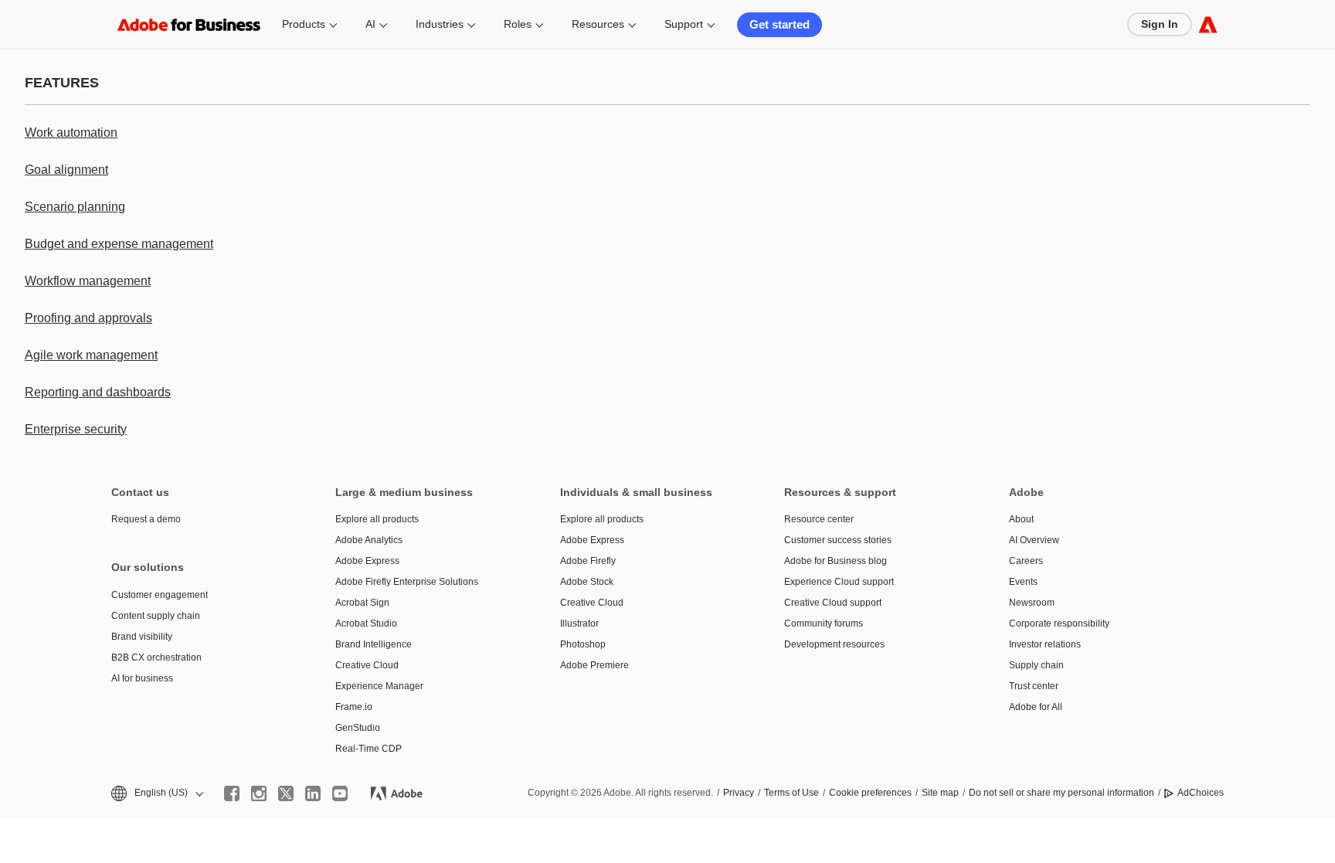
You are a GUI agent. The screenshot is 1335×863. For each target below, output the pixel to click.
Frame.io (353, 707)
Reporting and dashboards (98, 392)
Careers (1026, 561)
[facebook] (231, 793)
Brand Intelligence (373, 644)
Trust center (1033, 686)
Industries (440, 24)
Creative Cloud (367, 665)
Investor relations (1045, 644)
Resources (598, 24)
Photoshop (583, 644)
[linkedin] (313, 793)
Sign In (1159, 24)
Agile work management (91, 355)
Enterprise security (76, 429)
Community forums (823, 623)
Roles (518, 24)
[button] (156, 793)
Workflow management (88, 280)
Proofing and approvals (88, 317)
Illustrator (579, 623)
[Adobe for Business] (1208, 24)
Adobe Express (367, 561)
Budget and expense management (119, 243)
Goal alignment (66, 169)
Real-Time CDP (368, 748)
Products (303, 24)
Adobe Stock (586, 581)
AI (370, 24)
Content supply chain (155, 615)
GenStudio (357, 727)
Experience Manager (379, 686)
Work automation (71, 132)
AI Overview (1034, 540)
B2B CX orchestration (156, 657)
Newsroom (1032, 602)
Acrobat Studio (366, 623)
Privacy (738, 792)
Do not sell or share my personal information (1061, 792)
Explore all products (377, 519)
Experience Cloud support (839, 581)
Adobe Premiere (594, 665)
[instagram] (259, 793)
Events (1023, 581)
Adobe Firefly (588, 561)
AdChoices (1200, 792)
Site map (940, 792)
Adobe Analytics (369, 540)
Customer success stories (838, 540)
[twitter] (286, 793)
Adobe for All (1035, 707)
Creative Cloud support (833, 602)
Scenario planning (75, 206)
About (1021, 519)
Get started (779, 24)
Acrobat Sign (362, 602)
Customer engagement (159, 594)
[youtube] (340, 793)
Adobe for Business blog (835, 561)
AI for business (142, 678)
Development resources (834, 644)
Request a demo (146, 519)
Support (683, 24)
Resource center (819, 519)
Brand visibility (141, 636)
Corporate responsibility (1059, 623)
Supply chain (1036, 665)
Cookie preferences (870, 792)
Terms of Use (791, 792)
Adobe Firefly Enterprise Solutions (406, 581)
